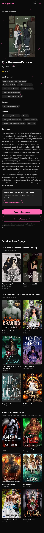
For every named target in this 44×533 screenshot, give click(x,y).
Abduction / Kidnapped (11, 116)
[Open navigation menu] (40, 3)
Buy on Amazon (20, 219)
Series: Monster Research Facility (14, 81)
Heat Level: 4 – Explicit (10, 89)
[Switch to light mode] (35, 3)
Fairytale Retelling (30, 120)
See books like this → (13, 202)
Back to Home (10, 11)
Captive (25, 116)
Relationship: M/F (9, 85)
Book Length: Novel (25, 85)
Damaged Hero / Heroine (12, 120)
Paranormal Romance (10, 106)
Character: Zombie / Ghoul (12, 96)
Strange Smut (8, 3)
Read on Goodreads (22, 212)
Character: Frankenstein (11, 93)
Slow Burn (31, 123)
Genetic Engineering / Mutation (14, 123)
